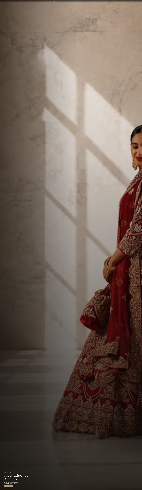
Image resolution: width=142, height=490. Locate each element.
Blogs (80, 1)
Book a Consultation (18, 486)
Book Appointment (85, 1)
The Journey (69, 1)
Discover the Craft (8, 486)
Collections (64, 1)
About (74, 1)
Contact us (91, 1)
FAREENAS (52, 1)
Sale (76, 1)
